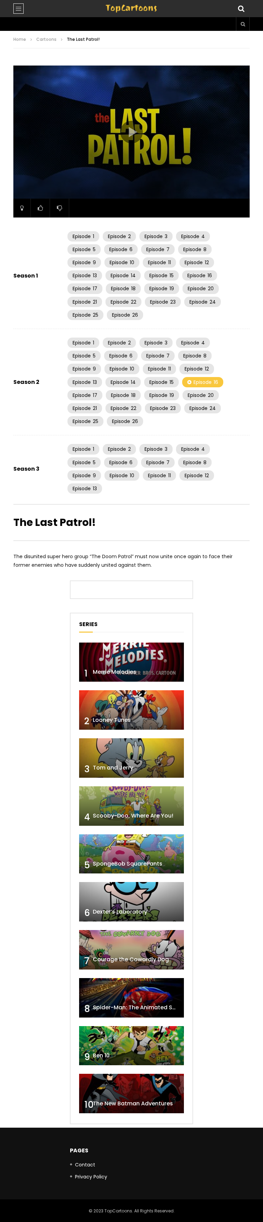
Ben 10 (101, 1055)
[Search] (241, 8)
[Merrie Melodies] (131, 662)
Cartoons (46, 39)
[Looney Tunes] (131, 710)
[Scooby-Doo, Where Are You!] (131, 806)
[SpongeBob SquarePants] (131, 854)
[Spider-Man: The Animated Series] (131, 998)
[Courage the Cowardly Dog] (131, 950)
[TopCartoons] (131, 8)
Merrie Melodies (114, 672)
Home (19, 39)
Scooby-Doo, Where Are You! (133, 816)
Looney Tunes (112, 720)
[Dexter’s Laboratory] (131, 901)
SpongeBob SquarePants (127, 864)
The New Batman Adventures (133, 1103)
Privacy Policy (91, 1176)
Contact (85, 1164)
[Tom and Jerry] (131, 758)
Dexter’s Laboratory (120, 912)
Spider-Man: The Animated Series (139, 1007)
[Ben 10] (131, 1046)
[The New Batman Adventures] (131, 1093)
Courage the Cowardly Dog (131, 959)
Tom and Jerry (113, 768)
